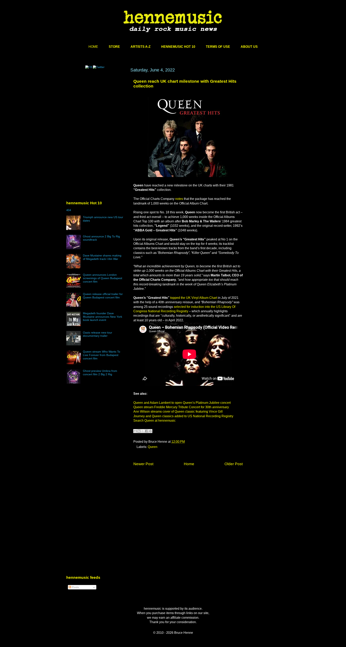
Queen (152, 447)
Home (189, 464)
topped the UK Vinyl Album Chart (193, 297)
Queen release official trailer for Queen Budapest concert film (103, 295)
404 (68, 210)
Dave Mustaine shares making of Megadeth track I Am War (102, 257)
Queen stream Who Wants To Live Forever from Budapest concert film (101, 355)
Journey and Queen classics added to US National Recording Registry (183, 416)
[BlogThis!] (139, 431)
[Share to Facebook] (147, 431)
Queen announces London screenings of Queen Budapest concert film (102, 278)
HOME (93, 46)
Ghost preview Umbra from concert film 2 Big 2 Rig (100, 372)
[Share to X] (143, 431)
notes (179, 198)
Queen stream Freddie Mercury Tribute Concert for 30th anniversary (181, 407)
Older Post (233, 464)
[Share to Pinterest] (150, 431)
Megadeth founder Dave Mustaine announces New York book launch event (102, 317)
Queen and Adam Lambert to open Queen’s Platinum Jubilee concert (182, 402)
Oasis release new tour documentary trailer (97, 334)
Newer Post (143, 464)
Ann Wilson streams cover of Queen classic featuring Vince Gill (178, 411)
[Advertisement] (96, 106)
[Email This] (135, 431)
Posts (75, 587)
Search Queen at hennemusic (154, 420)
